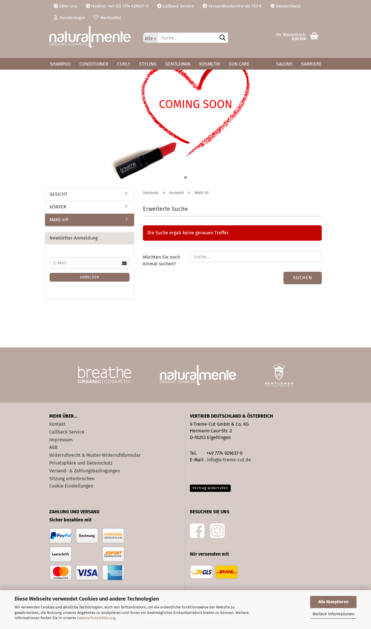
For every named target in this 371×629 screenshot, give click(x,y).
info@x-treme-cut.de (229, 460)
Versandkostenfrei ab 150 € (234, 6)
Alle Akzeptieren (333, 601)
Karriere (311, 64)
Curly (123, 64)
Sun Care (239, 64)
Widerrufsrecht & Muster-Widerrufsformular (95, 455)
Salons (284, 64)
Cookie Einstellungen (71, 486)
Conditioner (93, 64)
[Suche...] (222, 38)
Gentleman (177, 64)
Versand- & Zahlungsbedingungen (84, 471)
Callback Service (177, 6)
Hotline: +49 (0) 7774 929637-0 (119, 6)
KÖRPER (58, 207)
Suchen (302, 277)
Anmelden (89, 277)
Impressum (61, 440)
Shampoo (60, 64)
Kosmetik (209, 64)
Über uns (67, 6)
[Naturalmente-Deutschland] (91, 37)
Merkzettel (109, 17)
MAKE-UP (59, 219)
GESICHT (58, 194)
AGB (53, 447)
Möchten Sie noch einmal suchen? (161, 260)
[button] (285, 6)
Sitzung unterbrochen (71, 478)
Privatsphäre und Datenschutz (80, 463)
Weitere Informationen (333, 614)
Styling (148, 64)
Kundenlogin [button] (71, 17)
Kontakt (57, 424)
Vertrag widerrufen (210, 488)
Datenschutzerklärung (96, 618)
